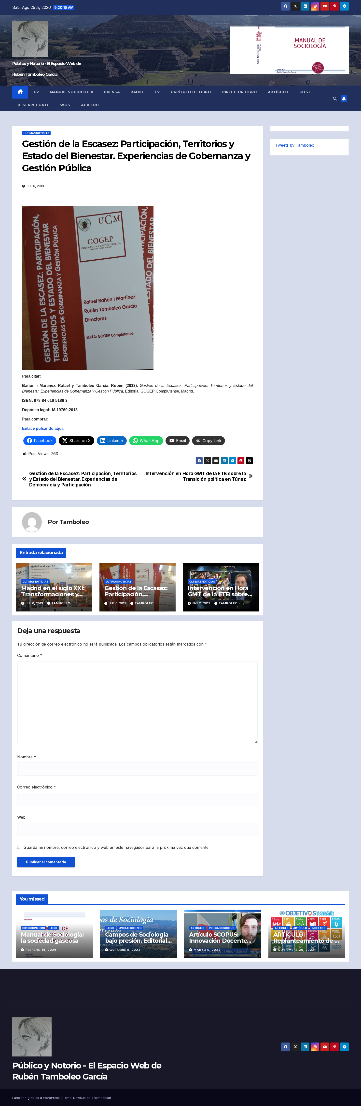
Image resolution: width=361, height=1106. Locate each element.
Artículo (278, 92)
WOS (65, 105)
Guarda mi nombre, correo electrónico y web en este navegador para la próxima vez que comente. (116, 847)
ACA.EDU (90, 105)
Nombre (26, 756)
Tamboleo (74, 521)
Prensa (112, 92)
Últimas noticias (36, 133)
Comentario (29, 655)
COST (305, 92)
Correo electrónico (36, 787)
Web (21, 817)
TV (157, 92)
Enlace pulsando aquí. (43, 428)
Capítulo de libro (191, 92)
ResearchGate (33, 105)
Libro (53, 928)
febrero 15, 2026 (41, 950)
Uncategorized (130, 928)
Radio (137, 92)
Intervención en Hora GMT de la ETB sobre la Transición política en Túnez (196, 476)
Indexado (318, 928)
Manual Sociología (72, 92)
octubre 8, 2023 (125, 950)
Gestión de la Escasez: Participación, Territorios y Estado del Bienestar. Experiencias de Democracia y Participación (83, 479)
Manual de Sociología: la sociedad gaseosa (52, 937)
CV (36, 92)
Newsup (79, 1098)
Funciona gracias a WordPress (36, 1098)
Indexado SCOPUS (221, 928)
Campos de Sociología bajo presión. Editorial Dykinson (136, 940)
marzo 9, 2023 (207, 950)
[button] (335, 98)
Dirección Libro (239, 92)
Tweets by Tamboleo (294, 145)
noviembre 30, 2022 (296, 950)
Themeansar (101, 1098)
